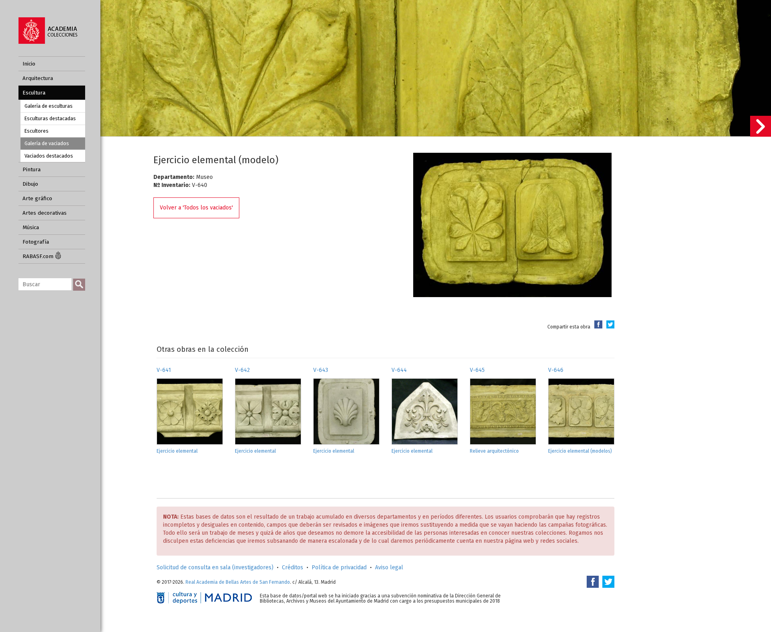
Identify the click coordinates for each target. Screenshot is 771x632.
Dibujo (30, 184)
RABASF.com (38, 256)
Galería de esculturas (48, 106)
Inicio (28, 63)
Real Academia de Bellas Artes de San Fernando (238, 582)
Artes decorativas (44, 212)
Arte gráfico (37, 198)
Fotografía (35, 241)
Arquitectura (37, 78)
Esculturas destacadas (50, 118)
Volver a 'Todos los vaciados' (196, 207)
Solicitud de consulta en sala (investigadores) (215, 567)
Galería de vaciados (46, 143)
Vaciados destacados (48, 156)
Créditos (292, 567)
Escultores (36, 131)
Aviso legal (389, 567)
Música (30, 227)
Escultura (33, 92)
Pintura (31, 169)
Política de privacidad (339, 567)
